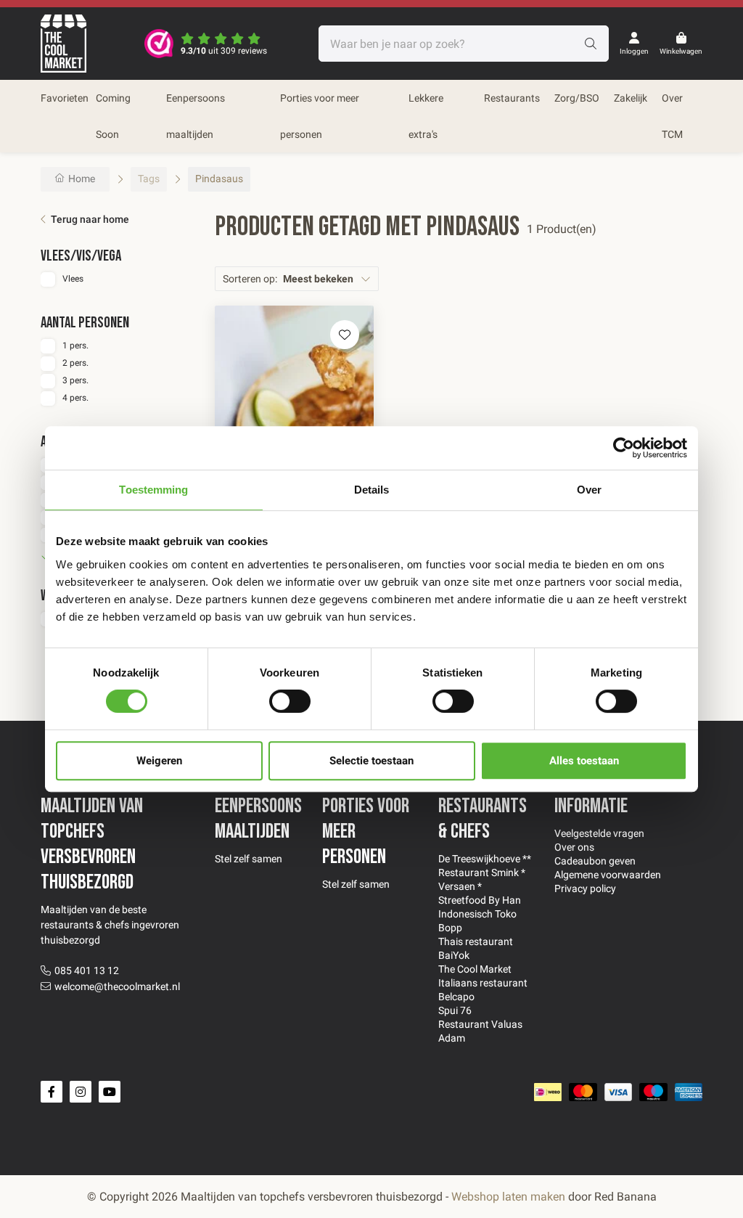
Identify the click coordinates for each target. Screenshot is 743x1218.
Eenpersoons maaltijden (195, 116)
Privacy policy (585, 888)
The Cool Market (475, 969)
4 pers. (75, 398)
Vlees (72, 279)
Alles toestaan (584, 760)
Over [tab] (589, 489)
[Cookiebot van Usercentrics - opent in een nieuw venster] (623, 448)
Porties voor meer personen (319, 116)
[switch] (290, 701)
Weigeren (159, 760)
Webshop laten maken (508, 1196)
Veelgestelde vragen (599, 833)
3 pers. (75, 380)
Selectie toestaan (371, 760)
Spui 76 (455, 1010)
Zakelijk (630, 98)
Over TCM (672, 116)
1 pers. (75, 345)
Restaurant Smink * (481, 872)
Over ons (574, 847)
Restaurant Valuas (480, 1024)
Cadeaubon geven (595, 861)
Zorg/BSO (576, 98)
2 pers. (75, 363)
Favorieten (65, 98)
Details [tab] (372, 489)
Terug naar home (90, 219)
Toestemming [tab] (153, 489)
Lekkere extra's (426, 116)
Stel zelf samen (248, 859)
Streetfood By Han (479, 900)
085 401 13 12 (86, 970)
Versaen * (460, 886)
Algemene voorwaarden (607, 874)
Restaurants (512, 98)
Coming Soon (113, 116)
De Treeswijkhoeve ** (484, 859)
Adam (451, 1038)
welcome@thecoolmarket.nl (117, 986)
